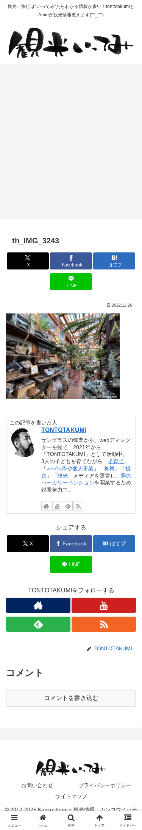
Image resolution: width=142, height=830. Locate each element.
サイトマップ (71, 796)
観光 (62, 476)
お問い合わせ (37, 785)
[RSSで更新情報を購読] (78, 506)
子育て (116, 461)
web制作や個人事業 (70, 468)
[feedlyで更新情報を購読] (68, 506)
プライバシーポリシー (104, 785)
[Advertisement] (71, 144)
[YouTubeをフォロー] (57, 506)
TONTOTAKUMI (63, 430)
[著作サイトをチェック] (46, 506)
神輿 (109, 468)
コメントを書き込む (71, 698)
